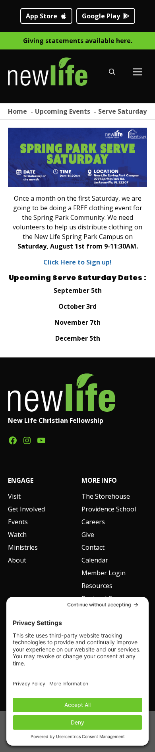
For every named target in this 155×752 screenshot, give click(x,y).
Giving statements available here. (77, 40)
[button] (112, 72)
